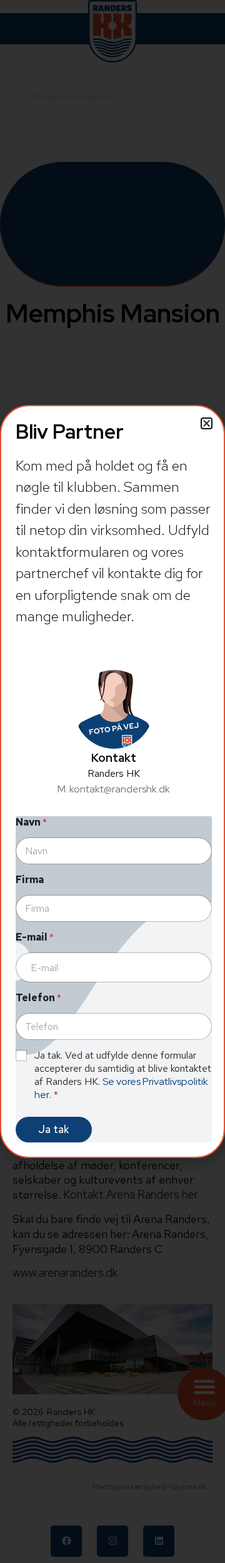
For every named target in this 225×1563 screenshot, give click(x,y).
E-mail (35, 937)
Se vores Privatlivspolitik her (121, 1088)
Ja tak (53, 1129)
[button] (206, 423)
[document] (112, 781)
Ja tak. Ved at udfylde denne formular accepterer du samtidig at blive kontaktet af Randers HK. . (122, 1075)
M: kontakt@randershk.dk (114, 789)
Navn (31, 822)
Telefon (38, 998)
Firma (30, 880)
